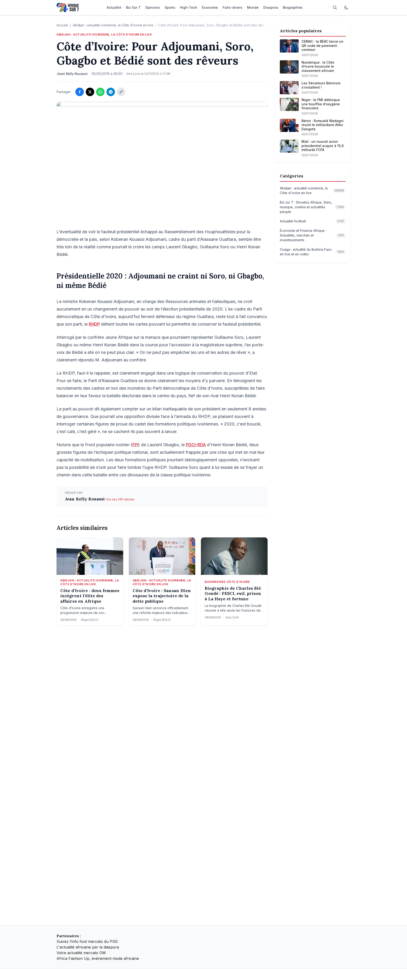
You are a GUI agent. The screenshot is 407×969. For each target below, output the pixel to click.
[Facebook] (79, 92)
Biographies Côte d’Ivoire (227, 582)
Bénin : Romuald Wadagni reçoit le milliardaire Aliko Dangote (322, 125)
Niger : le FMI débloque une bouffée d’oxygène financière (320, 104)
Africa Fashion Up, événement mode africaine (98, 958)
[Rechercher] (335, 7)
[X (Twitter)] (90, 92)
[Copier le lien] (121, 92)
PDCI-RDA (196, 444)
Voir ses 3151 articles (120, 499)
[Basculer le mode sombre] (346, 7)
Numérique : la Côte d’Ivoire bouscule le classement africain (317, 66)
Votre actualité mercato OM (81, 952)
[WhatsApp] (100, 92)
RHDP (94, 324)
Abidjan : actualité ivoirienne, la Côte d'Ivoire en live (113, 25)
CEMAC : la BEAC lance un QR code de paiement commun (322, 45)
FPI (135, 444)
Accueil (62, 25)
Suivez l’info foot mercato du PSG (87, 941)
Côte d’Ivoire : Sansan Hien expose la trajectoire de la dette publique (162, 596)
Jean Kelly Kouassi (85, 499)
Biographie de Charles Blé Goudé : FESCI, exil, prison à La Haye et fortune (233, 593)
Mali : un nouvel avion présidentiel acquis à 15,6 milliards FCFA (322, 145)
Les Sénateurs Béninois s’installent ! (321, 85)
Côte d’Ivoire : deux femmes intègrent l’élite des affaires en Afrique (89, 596)
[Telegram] (110, 92)
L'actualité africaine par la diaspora (88, 947)
